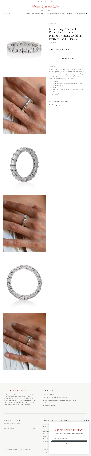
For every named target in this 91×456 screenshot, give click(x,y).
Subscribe (69, 444)
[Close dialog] (87, 424)
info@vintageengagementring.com (57, 397)
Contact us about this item (60, 101)
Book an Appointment (49, 405)
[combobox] (15, 14)
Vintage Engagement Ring (16, 390)
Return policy (56, 105)
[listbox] (62, 49)
